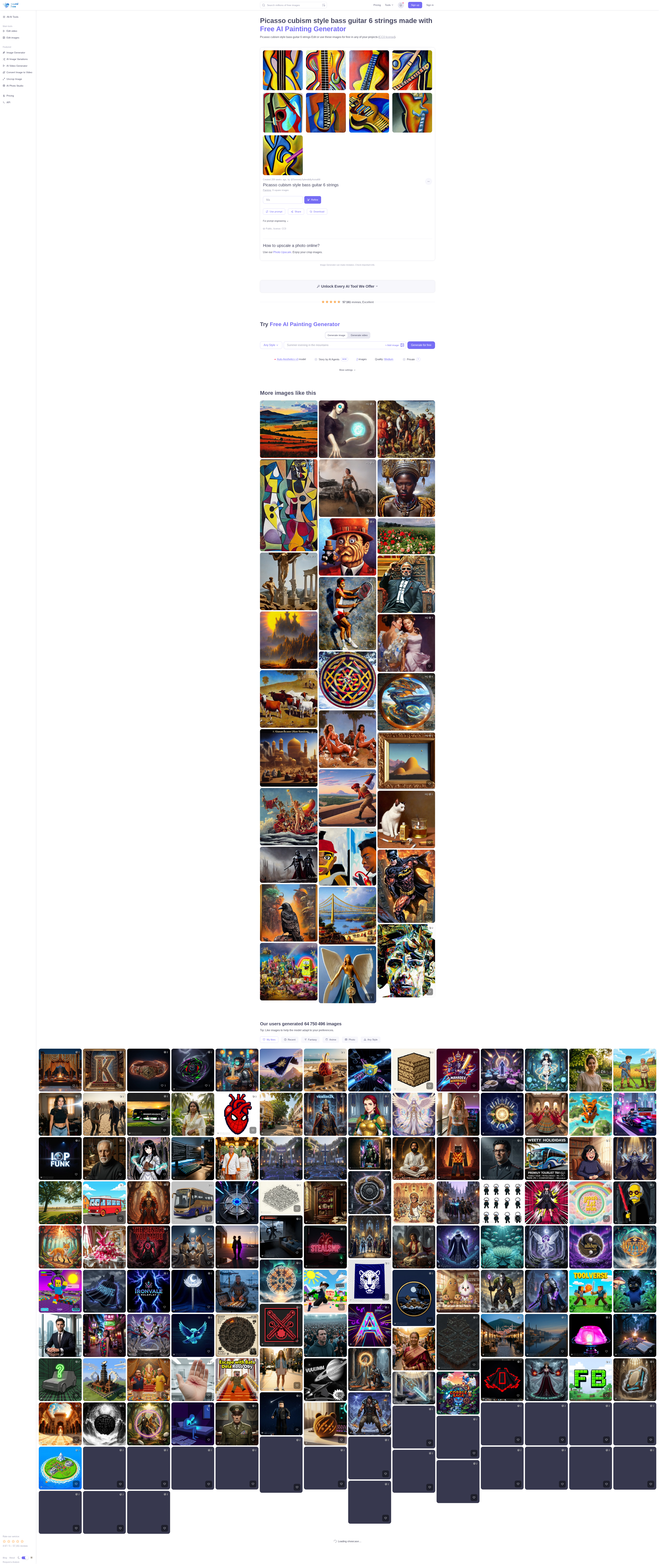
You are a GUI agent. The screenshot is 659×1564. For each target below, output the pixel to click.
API (8, 102)
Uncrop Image (14, 79)
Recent (291, 1039)
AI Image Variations (17, 59)
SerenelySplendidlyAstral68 (306, 179)
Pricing (377, 5)
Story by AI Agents (329, 359)
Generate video (359, 335)
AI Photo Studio (15, 85)
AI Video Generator (17, 65)
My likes (270, 1039)
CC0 (284, 228)
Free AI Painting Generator (303, 29)
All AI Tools (12, 16)
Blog (5, 1558)
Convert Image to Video (19, 72)
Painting (267, 190)
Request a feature (11, 1562)
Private (411, 359)
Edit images (13, 37)
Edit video (12, 31)
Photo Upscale (282, 252)
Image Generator (16, 52)
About (12, 1558)
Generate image (336, 335)
